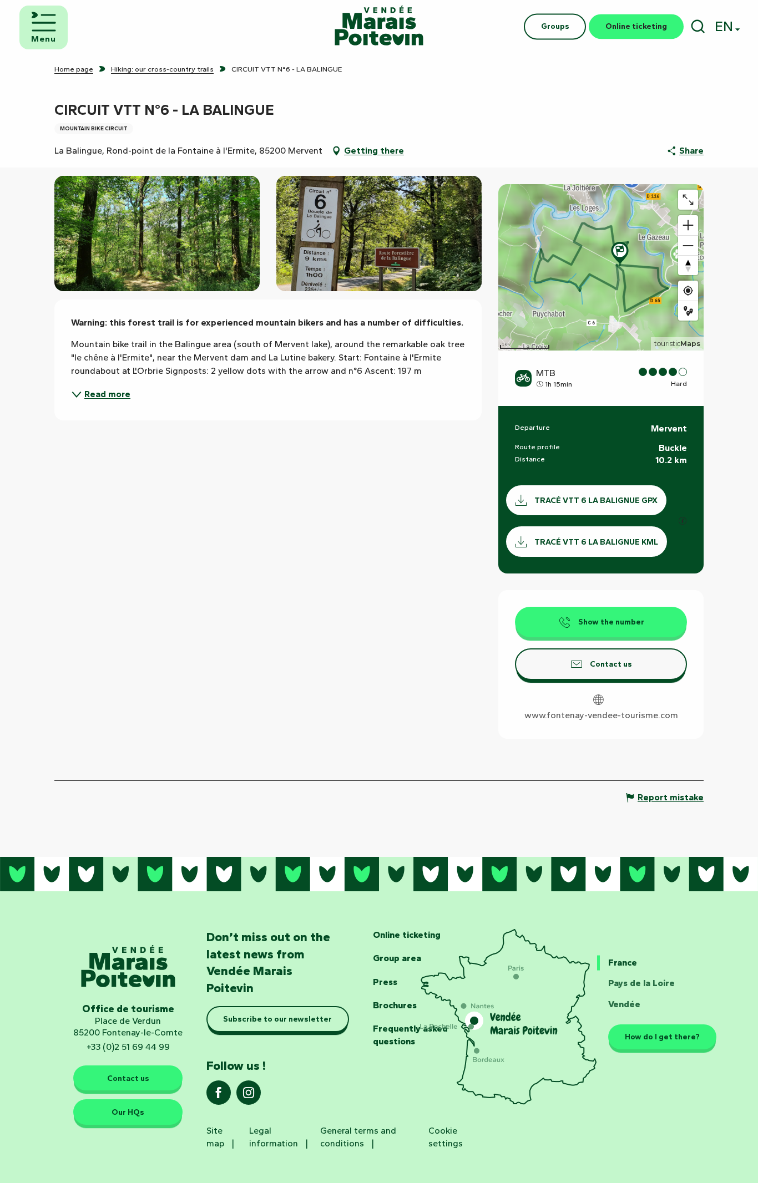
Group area (397, 958)
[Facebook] (218, 1096)
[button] (697, 26)
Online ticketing (407, 935)
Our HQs (128, 1112)
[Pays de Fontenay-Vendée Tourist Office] (379, 26)
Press (385, 982)
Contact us (128, 1078)
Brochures (395, 1005)
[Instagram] (248, 1096)
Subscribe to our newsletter (277, 1019)
